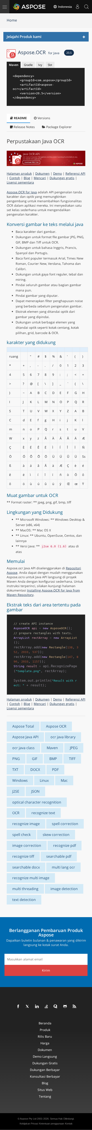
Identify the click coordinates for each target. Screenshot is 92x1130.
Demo (57, 173)
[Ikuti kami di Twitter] (28, 1006)
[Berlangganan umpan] (74, 1006)
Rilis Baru (45, 1036)
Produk (45, 1030)
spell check (21, 834)
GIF (34, 758)
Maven (13, 65)
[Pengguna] (77, 6)
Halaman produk (19, 173)
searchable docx (26, 867)
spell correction (65, 823)
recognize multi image (30, 877)
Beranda (45, 1023)
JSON (35, 791)
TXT (15, 769)
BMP (53, 758)
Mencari (40, 178)
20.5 (69, 53)
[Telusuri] (86, 6)
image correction (26, 845)
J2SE (15, 791)
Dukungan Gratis (45, 1063)
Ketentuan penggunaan (51, 1123)
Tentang (45, 1096)
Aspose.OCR (38, 52)
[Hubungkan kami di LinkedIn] (37, 1006)
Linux (44, 780)
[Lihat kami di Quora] (56, 1006)
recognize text (43, 812)
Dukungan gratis (62, 178)
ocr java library (62, 736)
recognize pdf (64, 845)
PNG (16, 758)
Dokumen (42, 173)
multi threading (25, 888)
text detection (24, 899)
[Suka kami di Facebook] (18, 1006)
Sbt (50, 65)
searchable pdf (58, 856)
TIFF (72, 758)
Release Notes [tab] (24, 127)
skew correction (56, 834)
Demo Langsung (45, 1056)
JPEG (74, 747)
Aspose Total (23, 726)
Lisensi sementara (20, 182)
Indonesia (64, 6)
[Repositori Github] (65, 1006)
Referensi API (75, 173)
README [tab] (20, 118)
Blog (27, 178)
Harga (44, 1043)
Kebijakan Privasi (29, 1123)
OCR (15, 812)
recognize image (26, 823)
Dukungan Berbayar (45, 1070)
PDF (55, 769)
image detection (64, 888)
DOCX (35, 769)
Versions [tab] (43, 118)
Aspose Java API (25, 736)
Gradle (28, 65)
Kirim (46, 970)
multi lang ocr (63, 867)
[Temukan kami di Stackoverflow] (46, 1006)
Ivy (40, 65)
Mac (64, 780)
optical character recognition (36, 802)
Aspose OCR (56, 726)
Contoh (14, 178)
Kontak (69, 1123)
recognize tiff (23, 856)
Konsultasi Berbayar (45, 1076)
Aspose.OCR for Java (22, 192)
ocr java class (23, 747)
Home (12, 20)
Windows (20, 780)
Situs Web (45, 1090)
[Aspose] (29, 6)
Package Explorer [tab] (58, 127)
